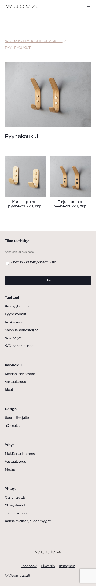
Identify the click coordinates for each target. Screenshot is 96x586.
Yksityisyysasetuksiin (40, 262)
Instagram (67, 566)
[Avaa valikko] (88, 6)
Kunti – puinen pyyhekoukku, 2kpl (25, 204)
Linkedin (48, 566)
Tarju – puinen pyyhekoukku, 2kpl (70, 204)
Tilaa (48, 280)
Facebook (29, 566)
